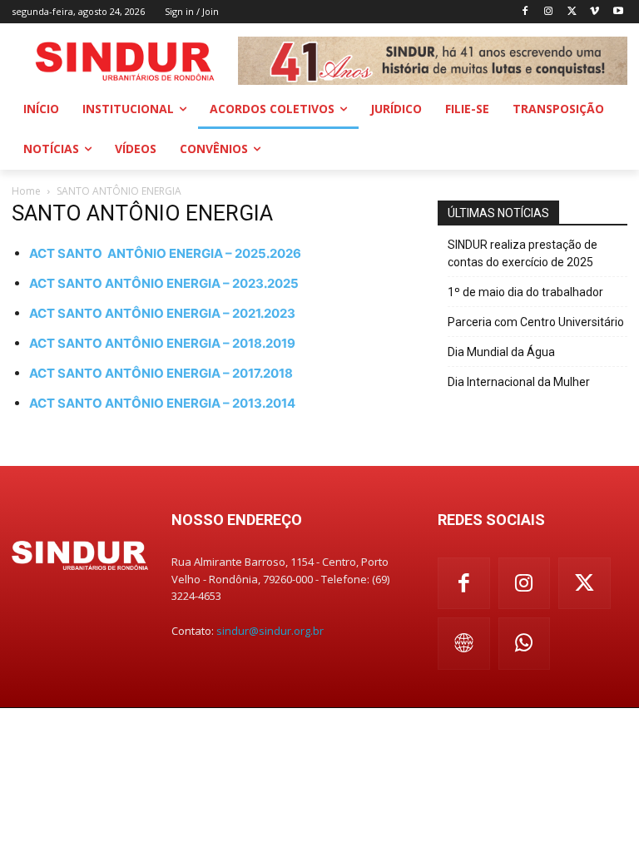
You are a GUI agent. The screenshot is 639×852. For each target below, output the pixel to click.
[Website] (464, 643)
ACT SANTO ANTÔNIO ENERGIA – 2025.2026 (165, 253)
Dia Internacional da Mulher (519, 382)
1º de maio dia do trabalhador (525, 292)
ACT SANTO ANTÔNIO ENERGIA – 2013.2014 (162, 403)
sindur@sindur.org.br (270, 630)
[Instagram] (548, 12)
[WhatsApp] (524, 643)
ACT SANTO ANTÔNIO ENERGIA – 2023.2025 (164, 283)
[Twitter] (572, 12)
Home (26, 191)
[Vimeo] (594, 12)
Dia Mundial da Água (501, 352)
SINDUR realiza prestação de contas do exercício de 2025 (522, 253)
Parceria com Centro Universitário (536, 322)
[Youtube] (617, 12)
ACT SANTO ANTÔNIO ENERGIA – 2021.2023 (162, 313)
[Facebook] (525, 12)
